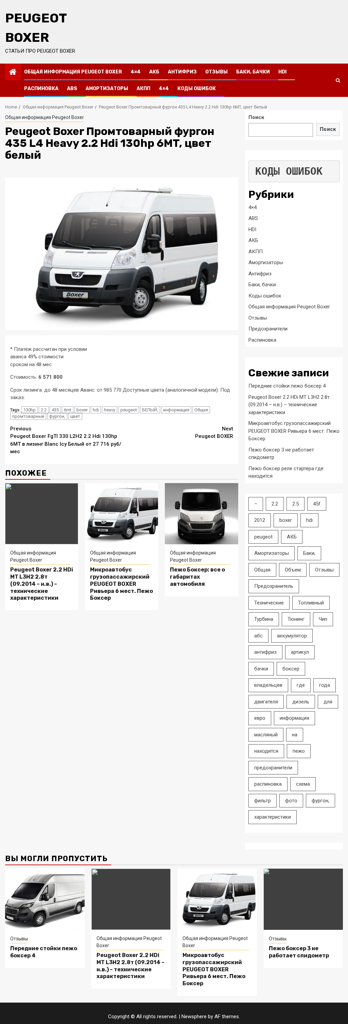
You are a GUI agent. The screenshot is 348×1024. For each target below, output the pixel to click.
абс (258, 636)
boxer (82, 409)
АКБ (154, 72)
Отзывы (216, 72)
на (294, 735)
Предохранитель (273, 586)
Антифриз (182, 72)
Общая (201, 409)
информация (176, 409)
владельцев (268, 685)
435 (55, 409)
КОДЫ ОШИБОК (289, 171)
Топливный (311, 603)
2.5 (295, 504)
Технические (269, 603)
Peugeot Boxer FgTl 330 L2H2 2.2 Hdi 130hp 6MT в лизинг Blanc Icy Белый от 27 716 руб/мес (65, 440)
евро (259, 718)
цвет (75, 416)
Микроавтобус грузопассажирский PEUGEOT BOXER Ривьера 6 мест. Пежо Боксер (121, 583)
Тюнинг (296, 619)
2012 (259, 520)
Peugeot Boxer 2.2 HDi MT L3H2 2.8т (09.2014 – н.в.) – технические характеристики (41, 583)
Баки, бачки (253, 72)
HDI (282, 72)
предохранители (273, 768)
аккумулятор (292, 636)
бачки (261, 669)
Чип (323, 619)
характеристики (272, 817)
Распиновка (41, 88)
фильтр (262, 801)
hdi (96, 409)
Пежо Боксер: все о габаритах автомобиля (197, 576)
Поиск (256, 117)
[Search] (338, 80)
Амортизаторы (107, 88)
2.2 (44, 409)
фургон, (57, 416)
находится (266, 751)
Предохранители (268, 329)
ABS (72, 88)
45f (316, 504)
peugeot (128, 409)
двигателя (266, 702)
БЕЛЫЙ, (150, 409)
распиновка (268, 784)
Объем (293, 570)
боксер (290, 669)
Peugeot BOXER (214, 433)
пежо (299, 751)
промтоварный (28, 416)
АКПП (143, 88)
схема (303, 784)
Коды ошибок (196, 88)
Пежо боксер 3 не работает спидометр (299, 952)
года (324, 685)
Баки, (309, 553)
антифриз (265, 652)
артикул (300, 652)
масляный (266, 735)
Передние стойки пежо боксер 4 (287, 386)
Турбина (263, 619)
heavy (109, 409)
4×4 (135, 72)
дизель (300, 702)
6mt (67, 409)
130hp (29, 409)
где (301, 685)
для (328, 702)
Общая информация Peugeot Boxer (73, 72)
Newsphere (194, 1016)
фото (291, 801)
